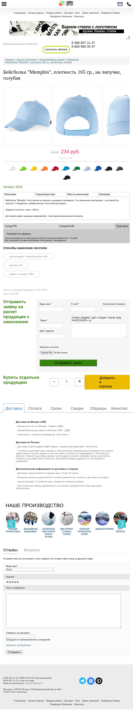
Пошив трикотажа (13, 530)
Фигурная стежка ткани (66, 531)
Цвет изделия (47, 331)
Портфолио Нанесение (61, 16)
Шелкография (105, 529)
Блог (77, 13)
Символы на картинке (18, 632)
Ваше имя (45, 304)
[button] (122, 524)
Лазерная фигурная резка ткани (48, 533)
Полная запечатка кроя (84, 531)
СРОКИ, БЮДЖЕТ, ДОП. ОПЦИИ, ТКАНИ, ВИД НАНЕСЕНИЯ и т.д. (96, 319)
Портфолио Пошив (110, 13)
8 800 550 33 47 (83, 46)
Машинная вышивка (31, 530)
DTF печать (120, 530)
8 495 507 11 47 (83, 43)
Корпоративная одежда (52, 59)
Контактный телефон (114, 304)
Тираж (43, 320)
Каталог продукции (27, 59)
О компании (20, 13)
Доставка (68, 13)
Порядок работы (54, 13)
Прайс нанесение (90, 13)
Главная (9, 59)
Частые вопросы (36, 13)
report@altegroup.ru (34, 683)
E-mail (74, 304)
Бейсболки (73, 59)
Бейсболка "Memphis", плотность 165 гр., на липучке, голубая (39, 62)
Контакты (79, 16)
